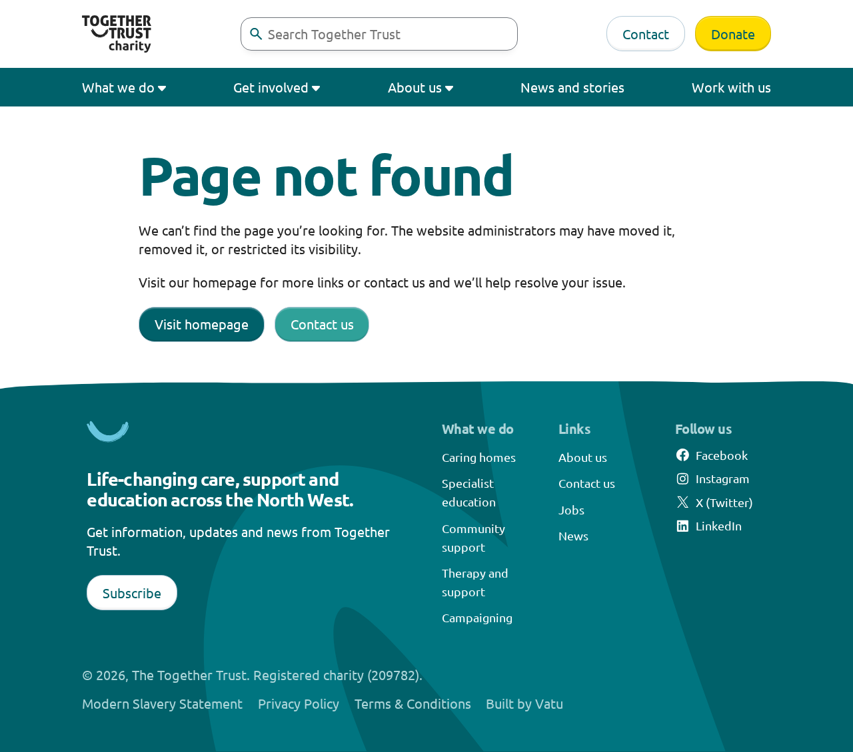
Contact (645, 33)
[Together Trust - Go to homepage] (116, 34)
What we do (118, 87)
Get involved (271, 87)
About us (415, 87)
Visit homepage (202, 323)
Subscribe (132, 592)
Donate (733, 33)
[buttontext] (256, 34)
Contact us (322, 323)
